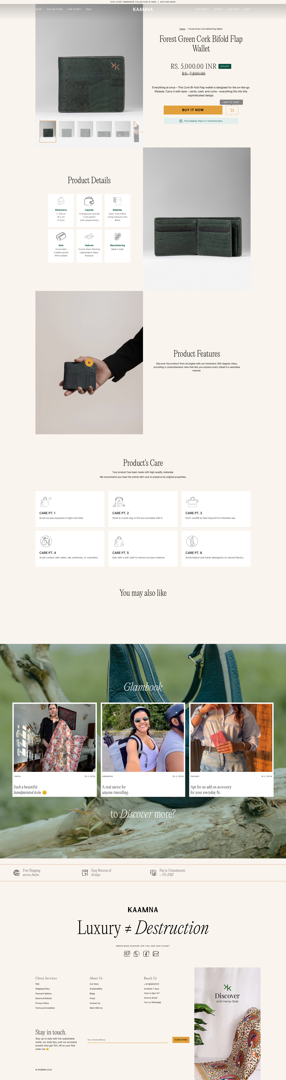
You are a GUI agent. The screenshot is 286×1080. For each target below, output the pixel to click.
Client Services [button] (46, 978)
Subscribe (181, 1039)
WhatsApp (156, 1002)
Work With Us (96, 1008)
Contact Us (95, 1003)
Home (182, 29)
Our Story (94, 984)
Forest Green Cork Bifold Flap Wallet (205, 29)
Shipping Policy (42, 988)
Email (154, 998)
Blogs (92, 993)
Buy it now (193, 110)
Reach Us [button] (150, 978)
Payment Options (43, 993)
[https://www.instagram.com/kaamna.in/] (127, 954)
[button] (39, 9)
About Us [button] (96, 978)
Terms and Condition (45, 1008)
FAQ (37, 984)
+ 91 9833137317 (151, 984)
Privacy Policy (42, 1003)
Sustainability (96, 988)
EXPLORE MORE (168, 2)
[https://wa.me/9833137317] (137, 954)
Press (92, 998)
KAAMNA (42, 1069)
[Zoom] (89, 75)
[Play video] (89, 362)
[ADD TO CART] (232, 110)
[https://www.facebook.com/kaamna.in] (146, 954)
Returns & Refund (43, 998)
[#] (156, 954)
